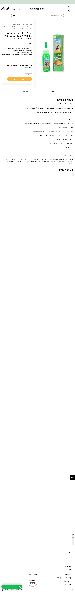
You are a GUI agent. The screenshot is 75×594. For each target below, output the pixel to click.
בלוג (70, 570)
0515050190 (66, 581)
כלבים (26, 24)
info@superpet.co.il (63, 578)
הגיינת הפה (26, 26)
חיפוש (14, 15)
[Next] (73, 534)
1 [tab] (72, 536)
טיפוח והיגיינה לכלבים (18, 24)
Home (30, 24)
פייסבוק (67, 584)
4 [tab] (72, 544)
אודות (70, 561)
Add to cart (19, 79)
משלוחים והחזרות (66, 564)
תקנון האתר (68, 567)
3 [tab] (72, 541)
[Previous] (73, 174)
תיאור (53, 91)
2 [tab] (72, 539)
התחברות (19, 9)
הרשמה (13, 9)
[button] (4, 79)
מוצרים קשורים (25, 91)
